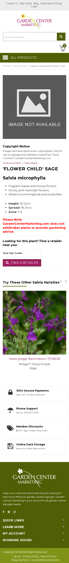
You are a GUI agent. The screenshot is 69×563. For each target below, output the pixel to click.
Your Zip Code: (12, 253)
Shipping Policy (20, 559)
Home (6, 66)
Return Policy (48, 556)
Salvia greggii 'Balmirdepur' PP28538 (34, 358)
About (17, 556)
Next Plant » (32, 162)
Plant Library (20, 66)
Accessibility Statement (45, 559)
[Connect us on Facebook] (4, 512)
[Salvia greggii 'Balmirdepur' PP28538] (34, 323)
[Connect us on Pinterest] (10, 512)
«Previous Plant (12, 162)
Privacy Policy (31, 556)
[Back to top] (65, 556)
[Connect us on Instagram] (15, 512)
